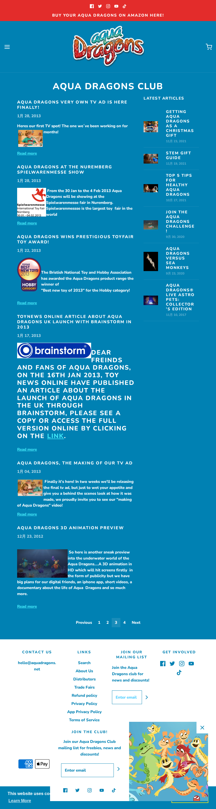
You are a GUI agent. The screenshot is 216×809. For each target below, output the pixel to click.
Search (84, 662)
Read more (27, 153)
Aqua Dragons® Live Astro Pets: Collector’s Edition (180, 297)
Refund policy (84, 695)
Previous (84, 622)
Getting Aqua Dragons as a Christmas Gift (180, 123)
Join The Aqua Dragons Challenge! (180, 221)
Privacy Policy (84, 703)
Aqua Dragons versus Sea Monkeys (178, 258)
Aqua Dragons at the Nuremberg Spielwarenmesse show (64, 169)
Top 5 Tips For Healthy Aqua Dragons (179, 185)
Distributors (84, 679)
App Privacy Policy (84, 711)
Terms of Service (84, 720)
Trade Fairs (84, 687)
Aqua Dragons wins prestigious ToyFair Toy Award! (75, 239)
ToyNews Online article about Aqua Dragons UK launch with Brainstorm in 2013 (74, 322)
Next (136, 622)
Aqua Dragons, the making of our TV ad (75, 463)
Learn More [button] (19, 800)
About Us (84, 671)
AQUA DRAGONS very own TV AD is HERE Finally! (72, 104)
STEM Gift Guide (178, 155)
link (55, 436)
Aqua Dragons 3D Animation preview (70, 528)
